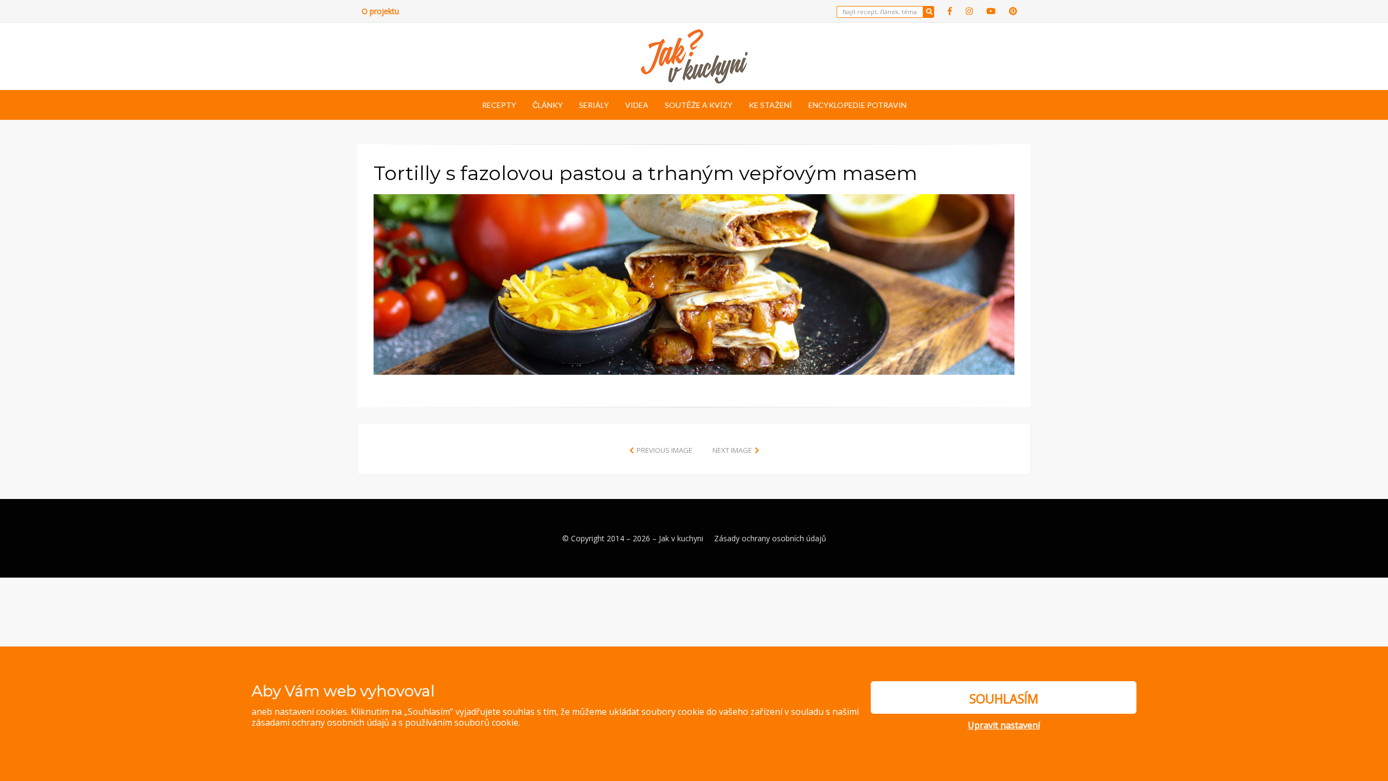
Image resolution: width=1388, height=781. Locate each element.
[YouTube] (990, 11)
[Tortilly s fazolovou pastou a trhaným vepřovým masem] (694, 283)
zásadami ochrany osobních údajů (320, 722)
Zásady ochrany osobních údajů (770, 538)
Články (547, 105)
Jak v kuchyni (681, 538)
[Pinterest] (1013, 11)
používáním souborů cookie (461, 722)
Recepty (499, 105)
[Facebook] (950, 11)
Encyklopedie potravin (857, 105)
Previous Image (664, 450)
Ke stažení (770, 105)
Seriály (594, 105)
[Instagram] (969, 11)
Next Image (732, 450)
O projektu (380, 11)
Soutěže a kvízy (698, 105)
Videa (636, 105)
